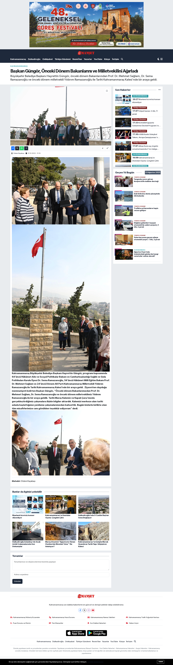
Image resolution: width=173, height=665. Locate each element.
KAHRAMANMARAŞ (19, 66)
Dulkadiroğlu (34, 59)
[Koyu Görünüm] (158, 59)
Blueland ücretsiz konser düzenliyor (146, 101)
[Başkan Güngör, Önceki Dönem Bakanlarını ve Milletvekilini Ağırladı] (60, 115)
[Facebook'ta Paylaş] (13, 148)
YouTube (98, 59)
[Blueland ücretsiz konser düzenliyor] (27, 504)
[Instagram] (89, 610)
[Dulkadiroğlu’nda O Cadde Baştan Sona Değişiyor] (93, 504)
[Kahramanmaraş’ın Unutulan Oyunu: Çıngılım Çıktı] (60, 504)
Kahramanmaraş (18, 59)
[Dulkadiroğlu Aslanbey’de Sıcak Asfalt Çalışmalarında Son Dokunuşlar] (27, 531)
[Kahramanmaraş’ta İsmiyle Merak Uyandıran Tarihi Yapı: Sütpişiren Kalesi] (93, 531)
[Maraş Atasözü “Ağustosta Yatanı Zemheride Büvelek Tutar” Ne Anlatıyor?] (60, 531)
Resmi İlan (77, 59)
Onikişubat (47, 59)
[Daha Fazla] (26, 148)
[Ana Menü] (161, 59)
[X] (84, 610)
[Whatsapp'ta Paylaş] (22, 148)
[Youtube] (93, 610)
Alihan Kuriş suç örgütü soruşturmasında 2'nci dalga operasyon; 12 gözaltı (145, 148)
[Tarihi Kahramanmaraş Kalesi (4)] (61, 443)
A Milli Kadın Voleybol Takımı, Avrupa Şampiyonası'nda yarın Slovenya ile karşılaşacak (146, 136)
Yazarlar (88, 59)
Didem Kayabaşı (19, 153)
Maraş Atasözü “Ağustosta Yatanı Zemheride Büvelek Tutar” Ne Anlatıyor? (60, 544)
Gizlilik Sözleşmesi (95, 662)
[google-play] (97, 633)
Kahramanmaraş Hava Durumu (63, 617)
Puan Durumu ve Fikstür (22, 623)
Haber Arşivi (133, 623)
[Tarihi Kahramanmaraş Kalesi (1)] (61, 190)
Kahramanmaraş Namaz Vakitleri (103, 617)
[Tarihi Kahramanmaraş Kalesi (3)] (61, 298)
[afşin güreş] (86, 25)
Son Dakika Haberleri (98, 623)
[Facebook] (80, 610)
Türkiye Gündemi (62, 59)
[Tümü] (159, 90)
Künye (107, 59)
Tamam (160, 661)
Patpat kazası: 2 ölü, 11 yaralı (145, 112)
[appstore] (75, 633)
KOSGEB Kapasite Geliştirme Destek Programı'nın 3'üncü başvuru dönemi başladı (146, 124)
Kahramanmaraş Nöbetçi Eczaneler (26, 617)
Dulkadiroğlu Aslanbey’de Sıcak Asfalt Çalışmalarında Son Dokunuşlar (26, 544)
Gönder (17, 581)
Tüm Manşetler (57, 623)
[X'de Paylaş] (17, 148)
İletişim (115, 59)
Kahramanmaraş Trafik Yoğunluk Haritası (144, 617)
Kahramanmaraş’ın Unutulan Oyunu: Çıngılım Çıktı (145, 159)
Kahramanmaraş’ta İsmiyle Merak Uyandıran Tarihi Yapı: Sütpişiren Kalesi (93, 544)
